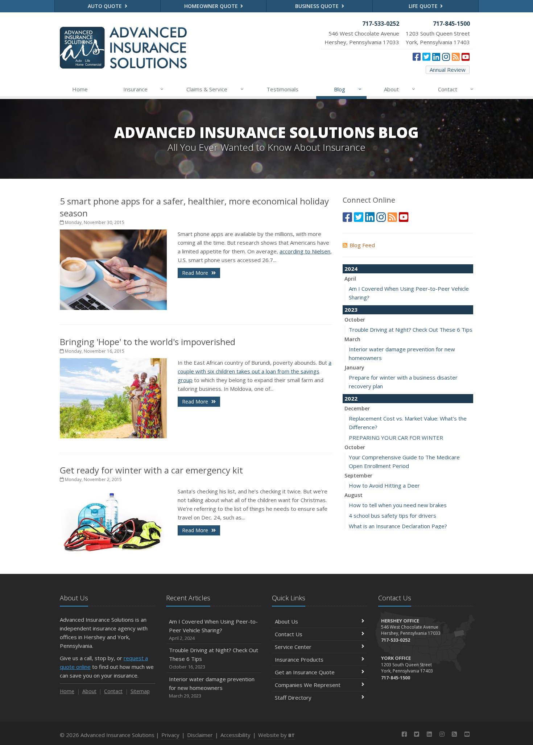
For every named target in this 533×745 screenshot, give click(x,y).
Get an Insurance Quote (305, 672)
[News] (456, 56)
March (352, 339)
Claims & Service (215, 89)
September (358, 475)
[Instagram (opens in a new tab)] (446, 56)
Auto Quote (105, 6)
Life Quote (424, 6)
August (353, 495)
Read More (196, 272)
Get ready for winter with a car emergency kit (151, 470)
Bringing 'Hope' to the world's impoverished (147, 342)
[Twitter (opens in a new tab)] (426, 56)
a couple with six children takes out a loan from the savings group (254, 371)
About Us (286, 621)
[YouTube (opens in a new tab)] (466, 56)
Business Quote (317, 6)
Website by (276, 734)
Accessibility (235, 734)
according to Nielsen (305, 251)
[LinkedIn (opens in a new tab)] (436, 56)
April (350, 278)
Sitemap (140, 691)
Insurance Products (299, 659)
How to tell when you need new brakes (398, 505)
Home (80, 89)
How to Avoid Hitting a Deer (384, 485)
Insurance (143, 89)
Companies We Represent (307, 684)
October (354, 319)
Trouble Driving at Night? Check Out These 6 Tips (410, 329)
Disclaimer (200, 734)
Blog (347, 89)
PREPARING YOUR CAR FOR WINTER (396, 437)
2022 (351, 398)
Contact (456, 89)
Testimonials (282, 89)
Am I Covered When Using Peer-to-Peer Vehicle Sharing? (213, 629)
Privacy (170, 734)
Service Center (293, 646)
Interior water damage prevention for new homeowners (212, 687)
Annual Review (448, 69)
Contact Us (288, 634)
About (399, 89)
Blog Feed (362, 245)
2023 (351, 309)
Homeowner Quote (211, 6)
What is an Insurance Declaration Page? (398, 526)
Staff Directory (293, 697)
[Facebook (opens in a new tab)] (417, 56)
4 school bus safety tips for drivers (392, 515)
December (357, 408)
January (354, 367)
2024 (351, 268)
